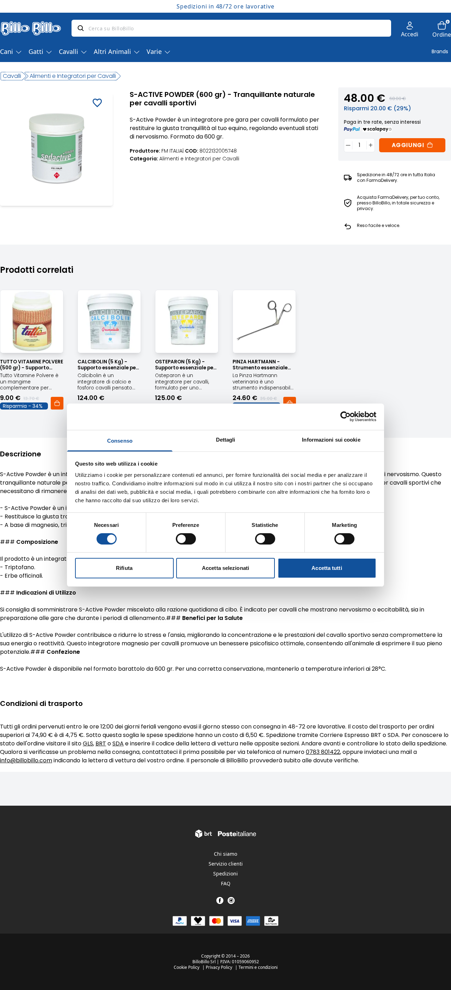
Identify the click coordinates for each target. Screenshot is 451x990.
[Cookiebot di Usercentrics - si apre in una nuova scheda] (345, 416)
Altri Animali (112, 51)
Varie (154, 51)
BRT (100, 743)
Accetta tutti (326, 568)
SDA (118, 743)
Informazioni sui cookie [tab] (331, 439)
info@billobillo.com (26, 760)
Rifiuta (124, 568)
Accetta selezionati (225, 568)
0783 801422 (323, 752)
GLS (88, 743)
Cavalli (68, 51)
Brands (440, 51)
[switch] (186, 539)
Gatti (36, 51)
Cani (6, 51)
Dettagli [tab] (225, 439)
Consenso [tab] (119, 440)
